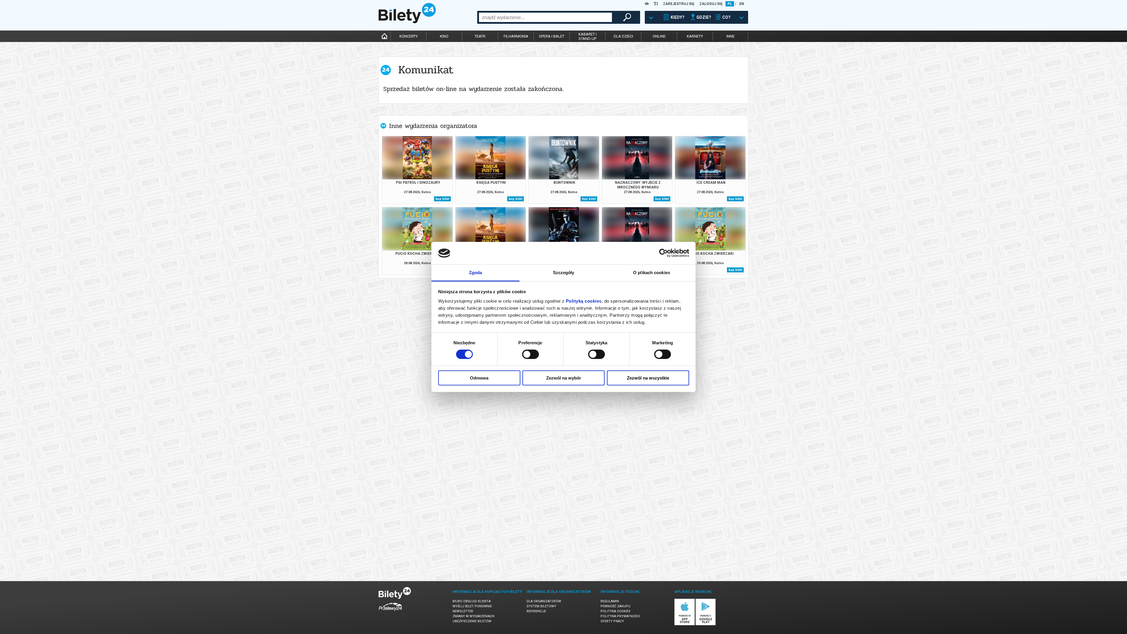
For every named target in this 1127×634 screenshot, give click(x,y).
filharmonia (516, 36)
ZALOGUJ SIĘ (711, 4)
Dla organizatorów (544, 601)
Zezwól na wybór (563, 377)
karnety (695, 36)
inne (730, 36)
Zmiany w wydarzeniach (474, 616)
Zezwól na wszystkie (648, 377)
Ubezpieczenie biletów (472, 621)
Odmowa (479, 377)
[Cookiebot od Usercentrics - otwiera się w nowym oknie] (663, 253)
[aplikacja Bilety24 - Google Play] (706, 624)
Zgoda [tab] (475, 272)
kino (444, 36)
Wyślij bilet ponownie (472, 606)
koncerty (408, 36)
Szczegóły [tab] (563, 272)
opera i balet (551, 36)
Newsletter (463, 611)
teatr (480, 36)
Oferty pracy (612, 621)
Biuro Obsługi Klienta (472, 601)
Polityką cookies (584, 301)
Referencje (536, 611)
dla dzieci (623, 36)
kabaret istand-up (587, 36)
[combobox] (545, 17)
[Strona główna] (407, 21)
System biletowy (541, 606)
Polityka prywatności (620, 616)
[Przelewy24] (390, 612)
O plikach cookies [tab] (651, 272)
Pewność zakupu (615, 606)
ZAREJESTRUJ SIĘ (678, 4)
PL (730, 4)
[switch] (530, 354)
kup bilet (442, 199)
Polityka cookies (615, 611)
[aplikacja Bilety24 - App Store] (684, 624)
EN (741, 4)
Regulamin (609, 601)
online (659, 36)
